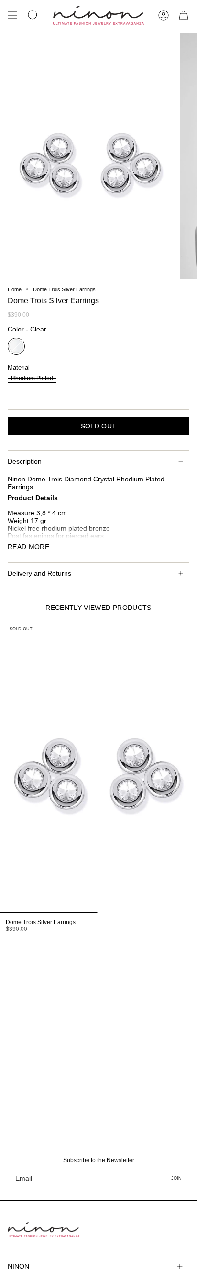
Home (15, 289)
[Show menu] (12, 15)
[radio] (16, 346)
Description (25, 461)
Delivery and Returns (39, 573)
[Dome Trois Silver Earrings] (97, 767)
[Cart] (184, 15)
